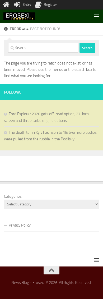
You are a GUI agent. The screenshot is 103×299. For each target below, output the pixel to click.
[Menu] (96, 16)
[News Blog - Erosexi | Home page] (24, 16)
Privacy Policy (20, 225)
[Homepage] (6, 5)
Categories (13, 196)
